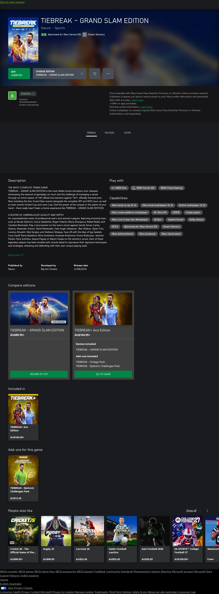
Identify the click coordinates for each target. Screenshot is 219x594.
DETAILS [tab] (91, 132)
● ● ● (108, 73)
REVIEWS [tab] (109, 132)
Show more (14, 255)
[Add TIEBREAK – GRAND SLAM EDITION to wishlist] (94, 73)
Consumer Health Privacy (15, 592)
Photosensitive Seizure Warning (152, 571)
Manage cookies (84, 592)
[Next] (207, 510)
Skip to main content (12, 2)
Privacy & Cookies (63, 592)
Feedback (99, 571)
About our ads (156, 592)
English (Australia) (10, 583)
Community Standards (119, 571)
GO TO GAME (103, 374)
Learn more (137, 100)
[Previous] (200, 510)
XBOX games (26, 571)
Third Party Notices (120, 592)
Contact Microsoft (41, 592)
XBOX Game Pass (44, 571)
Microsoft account (182, 571)
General (26, 94)
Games (4, 579)
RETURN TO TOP (39, 374)
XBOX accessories (65, 571)
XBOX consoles (9, 571)
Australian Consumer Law (180, 592)
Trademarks (101, 592)
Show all (191, 510)
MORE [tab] (127, 132)
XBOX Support (85, 571)
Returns (15, 575)
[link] (23, 417)
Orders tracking (29, 575)
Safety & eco (139, 592)
